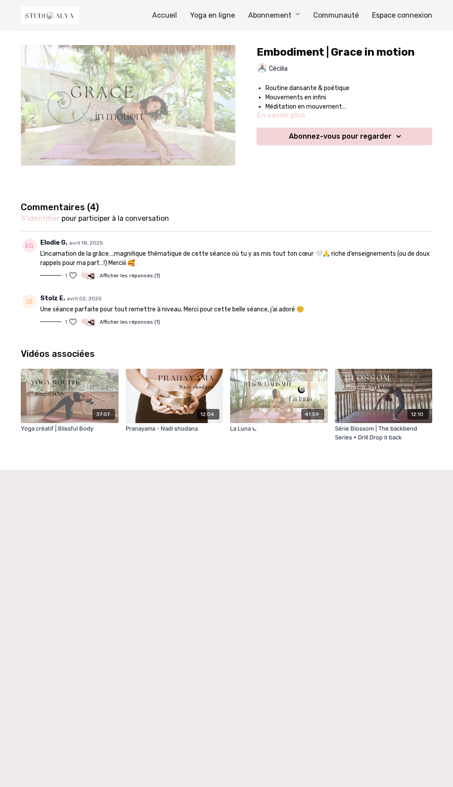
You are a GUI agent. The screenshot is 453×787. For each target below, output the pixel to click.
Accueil (164, 15)
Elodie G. (53, 242)
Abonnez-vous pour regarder (340, 136)
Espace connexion (402, 15)
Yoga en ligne (212, 15)
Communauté (336, 15)
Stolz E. (52, 298)
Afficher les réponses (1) (130, 275)
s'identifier (40, 218)
